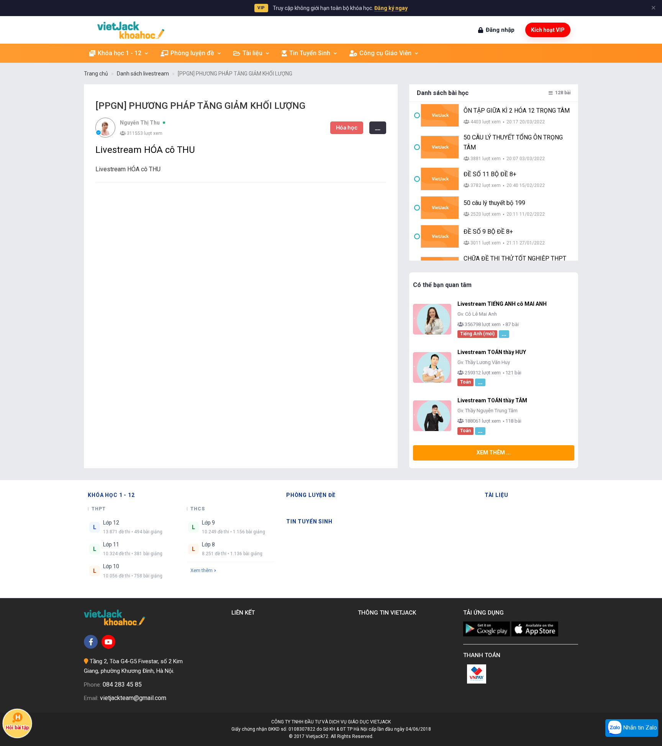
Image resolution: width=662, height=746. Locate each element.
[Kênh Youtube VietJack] (108, 642)
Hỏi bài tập (17, 728)
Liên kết (244, 612)
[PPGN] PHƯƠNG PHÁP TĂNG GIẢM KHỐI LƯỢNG (235, 74)
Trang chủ (96, 74)
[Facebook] (91, 642)
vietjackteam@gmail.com (133, 698)
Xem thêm (201, 570)
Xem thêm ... (494, 452)
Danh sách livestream (143, 74)
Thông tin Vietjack (388, 612)
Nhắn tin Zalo (639, 727)
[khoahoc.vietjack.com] (131, 30)
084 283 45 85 (122, 684)
